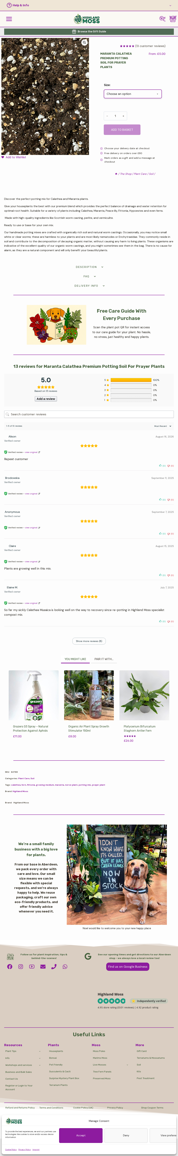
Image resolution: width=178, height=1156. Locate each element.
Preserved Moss (102, 1078)
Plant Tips (10, 1051)
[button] (85, 5)
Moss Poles (99, 1051)
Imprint (36, 1149)
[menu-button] (9, 19)
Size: (107, 85)
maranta (59, 784)
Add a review (46, 399)
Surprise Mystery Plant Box (64, 1078)
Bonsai (53, 1057)
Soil (32, 778)
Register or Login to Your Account (19, 1087)
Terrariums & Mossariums (151, 1057)
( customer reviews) (150, 46)
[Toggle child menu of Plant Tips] (39, 1051)
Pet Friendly (56, 1064)
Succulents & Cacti (60, 1071)
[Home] (116, 174)
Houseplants (56, 1051)
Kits (139, 1071)
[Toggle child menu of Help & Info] (170, 5)
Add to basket (122, 129)
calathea (16, 784)
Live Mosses (99, 1064)
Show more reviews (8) (89, 641)
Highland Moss (20, 791)
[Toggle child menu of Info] (39, 1058)
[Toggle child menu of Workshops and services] (39, 1065)
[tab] (75, 659)
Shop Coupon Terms (152, 1107)
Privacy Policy (24, 1149)
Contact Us (11, 1078)
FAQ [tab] (86, 276)
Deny (126, 1135)
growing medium (45, 784)
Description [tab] (86, 267)
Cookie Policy (11, 1149)
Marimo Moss (100, 1057)
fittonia (31, 784)
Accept (81, 1135)
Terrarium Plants (58, 1085)
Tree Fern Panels (102, 1071)
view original (31, 452)
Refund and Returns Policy (20, 1107)
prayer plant (98, 784)
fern (24, 784)
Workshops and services (18, 1065)
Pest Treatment (146, 1078)
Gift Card (142, 1051)
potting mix (85, 784)
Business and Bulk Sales (18, 1072)
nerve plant (71, 784)
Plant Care (24, 778)
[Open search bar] (162, 19)
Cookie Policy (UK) (83, 1107)
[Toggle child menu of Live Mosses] (127, 1064)
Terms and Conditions (51, 1107)
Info (7, 1058)
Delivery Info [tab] (86, 285)
